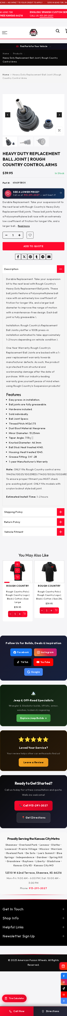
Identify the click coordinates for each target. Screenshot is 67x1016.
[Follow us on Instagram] (64, 982)
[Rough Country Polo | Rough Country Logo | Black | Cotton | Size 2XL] (49, 572)
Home (6, 74)
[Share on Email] (49, 257)
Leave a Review (33, 762)
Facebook (23, 652)
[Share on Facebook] (18, 257)
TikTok (24, 662)
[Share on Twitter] (24, 257)
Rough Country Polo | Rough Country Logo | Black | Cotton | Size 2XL (49, 595)
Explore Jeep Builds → (33, 718)
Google (35, 672)
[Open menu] (9, 32)
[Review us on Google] (64, 1001)
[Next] (59, 114)
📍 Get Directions (34, 817)
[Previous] (7, 114)
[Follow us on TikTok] (64, 988)
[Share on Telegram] (43, 257)
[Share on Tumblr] (37, 257)
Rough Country (17, 586)
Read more (24, 226)
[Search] (56, 32)
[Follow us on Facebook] (64, 976)
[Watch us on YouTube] (64, 994)
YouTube (45, 662)
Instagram (47, 652)
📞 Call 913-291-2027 (33, 805)
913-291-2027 (44, 15)
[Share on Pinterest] (30, 257)
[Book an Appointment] (63, 966)
